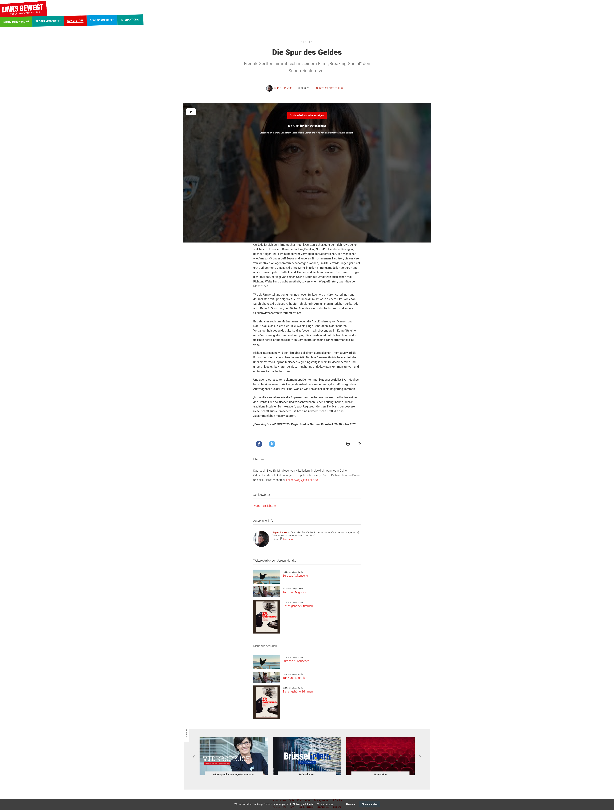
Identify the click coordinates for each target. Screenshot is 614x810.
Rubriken (186, 734)
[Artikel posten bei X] (272, 444)
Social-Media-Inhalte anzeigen (307, 115)
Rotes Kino (336, 88)
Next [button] (420, 757)
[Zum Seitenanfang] (359, 444)
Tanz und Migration (295, 592)
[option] (233, 757)
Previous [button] (194, 757)
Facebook (288, 539)
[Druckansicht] (348, 444)
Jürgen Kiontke (279, 532)
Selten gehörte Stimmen (298, 606)
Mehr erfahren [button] (325, 804)
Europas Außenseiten (296, 575)
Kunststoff (321, 88)
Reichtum (270, 505)
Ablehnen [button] (351, 804)
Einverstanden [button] (370, 804)
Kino (257, 505)
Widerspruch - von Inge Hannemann (380, 774)
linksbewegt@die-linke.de (302, 479)
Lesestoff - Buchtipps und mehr (307, 774)
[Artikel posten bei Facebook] (259, 444)
